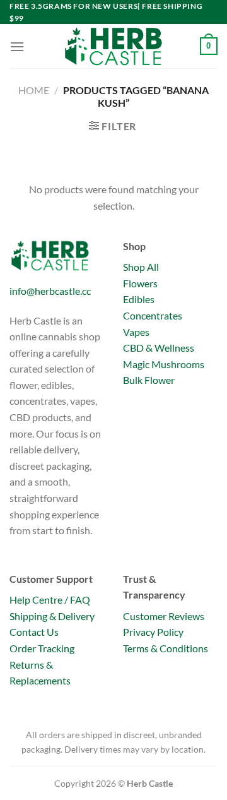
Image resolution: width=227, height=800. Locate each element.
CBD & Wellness (158, 348)
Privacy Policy (153, 632)
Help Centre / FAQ (49, 600)
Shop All (141, 267)
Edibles (138, 299)
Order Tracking (41, 648)
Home (33, 90)
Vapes (136, 332)
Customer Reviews (163, 616)
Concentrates (152, 315)
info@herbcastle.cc (50, 291)
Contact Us (34, 632)
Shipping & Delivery (52, 616)
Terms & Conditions (165, 648)
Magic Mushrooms (163, 364)
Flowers (140, 283)
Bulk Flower (149, 380)
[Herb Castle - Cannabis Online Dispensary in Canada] (113, 46)
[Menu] (17, 46)
